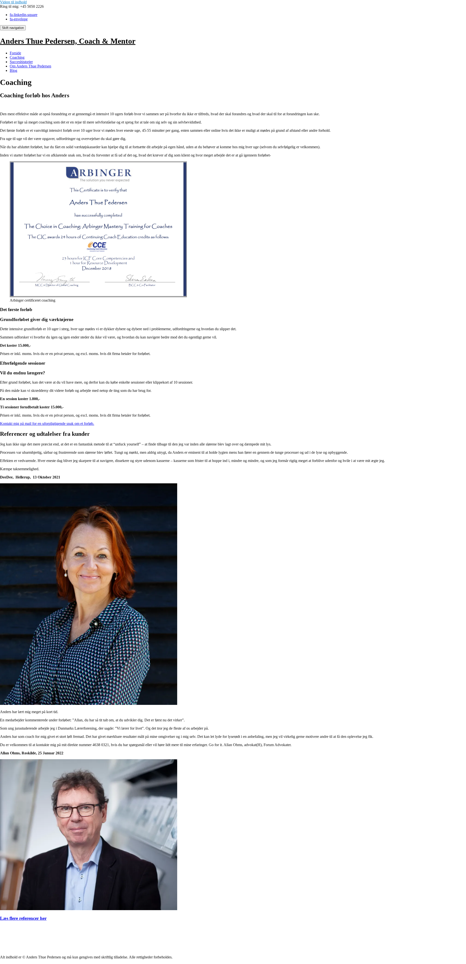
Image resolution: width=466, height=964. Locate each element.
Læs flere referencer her (23, 918)
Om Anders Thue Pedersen (30, 66)
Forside (15, 53)
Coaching (17, 57)
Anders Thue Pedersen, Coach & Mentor (67, 41)
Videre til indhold (13, 2)
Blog (13, 70)
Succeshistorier (21, 62)
